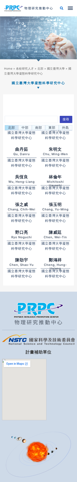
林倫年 (55, 176)
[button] (62, 9)
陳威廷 (55, 232)
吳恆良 (21, 176)
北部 (40, 68)
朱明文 (55, 149)
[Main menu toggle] (70, 8)
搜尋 (66, 119)
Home (8, 68)
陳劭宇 (21, 259)
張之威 (21, 204)
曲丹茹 (21, 149)
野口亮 (21, 232)
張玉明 (55, 204)
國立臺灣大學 (56, 68)
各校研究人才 (25, 68)
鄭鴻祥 (55, 259)
